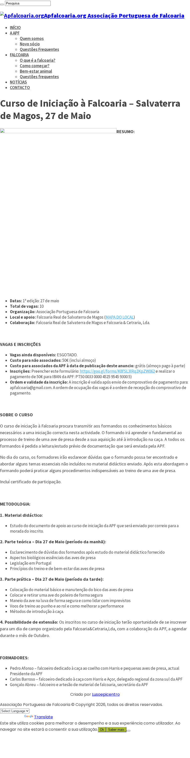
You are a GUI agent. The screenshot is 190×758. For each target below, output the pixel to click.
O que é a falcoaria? (37, 60)
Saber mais (116, 729)
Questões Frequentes (39, 49)
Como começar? (34, 65)
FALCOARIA (19, 55)
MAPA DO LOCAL (120, 317)
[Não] (128, 730)
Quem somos (32, 38)
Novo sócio (30, 44)
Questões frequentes (39, 76)
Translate (43, 717)
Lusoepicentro (106, 694)
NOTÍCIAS (18, 82)
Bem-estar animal (36, 71)
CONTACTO (20, 87)
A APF (15, 33)
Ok (102, 729)
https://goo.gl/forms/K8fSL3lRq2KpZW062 (117, 371)
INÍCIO (15, 27)
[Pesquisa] (2, 4)
